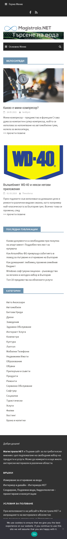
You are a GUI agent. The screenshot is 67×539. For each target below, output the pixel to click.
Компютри (12, 336)
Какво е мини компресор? (21, 108)
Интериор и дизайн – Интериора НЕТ (25, 485)
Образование (14, 361)
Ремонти (11, 381)
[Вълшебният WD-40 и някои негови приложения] (33, 162)
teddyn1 (26, 112)
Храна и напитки (16, 420)
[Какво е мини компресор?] (33, 85)
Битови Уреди (14, 312)
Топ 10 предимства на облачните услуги (29, 279)
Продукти (12, 376)
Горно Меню (16, 4)
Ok (34, 534)
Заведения (12, 322)
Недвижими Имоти (17, 356)
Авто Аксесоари (15, 302)
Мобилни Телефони (17, 351)
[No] (63, 528)
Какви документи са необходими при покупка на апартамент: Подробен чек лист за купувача (32, 244)
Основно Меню (17, 46)
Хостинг (11, 415)
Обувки (10, 366)
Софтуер (11, 390)
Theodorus (27, 193)
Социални (12, 395)
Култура (11, 341)
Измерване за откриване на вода (22, 480)
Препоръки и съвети (18, 371)
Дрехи (9, 317)
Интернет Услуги (16, 331)
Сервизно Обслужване (19, 385)
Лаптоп (10, 346)
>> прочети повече (14, 133)
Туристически (14, 400)
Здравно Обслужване (18, 326)
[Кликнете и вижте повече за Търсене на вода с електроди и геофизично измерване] (33, 35)
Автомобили (13, 307)
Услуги (10, 405)
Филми (10, 410)
